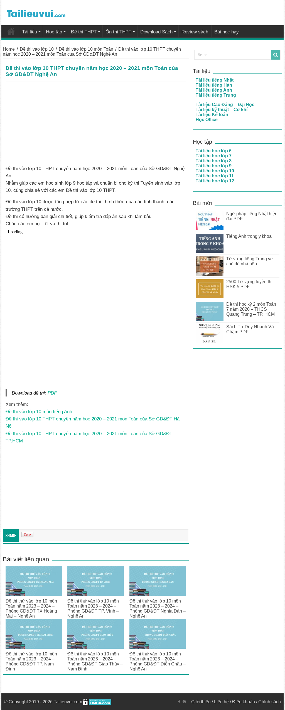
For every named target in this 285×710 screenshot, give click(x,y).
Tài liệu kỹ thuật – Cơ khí (221, 109)
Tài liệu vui (11, 31)
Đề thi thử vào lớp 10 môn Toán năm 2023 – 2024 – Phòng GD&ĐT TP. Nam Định (31, 661)
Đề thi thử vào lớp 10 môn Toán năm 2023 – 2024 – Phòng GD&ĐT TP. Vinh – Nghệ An (93, 608)
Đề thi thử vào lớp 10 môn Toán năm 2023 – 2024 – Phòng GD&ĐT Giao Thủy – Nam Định (95, 661)
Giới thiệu (201, 701)
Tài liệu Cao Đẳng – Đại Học (225, 104)
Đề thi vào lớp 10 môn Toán (86, 49)
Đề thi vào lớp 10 (37, 49)
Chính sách (269, 701)
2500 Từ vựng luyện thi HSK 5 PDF (249, 284)
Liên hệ (221, 701)
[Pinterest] (184, 701)
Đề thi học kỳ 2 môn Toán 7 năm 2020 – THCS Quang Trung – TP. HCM (251, 309)
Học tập (54, 32)
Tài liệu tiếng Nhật (215, 80)
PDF (52, 393)
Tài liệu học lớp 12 (215, 180)
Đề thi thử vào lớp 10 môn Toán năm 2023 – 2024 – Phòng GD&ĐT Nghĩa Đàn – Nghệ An (157, 608)
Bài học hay (226, 32)
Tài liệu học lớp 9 (214, 165)
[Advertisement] (96, 124)
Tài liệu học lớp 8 (214, 160)
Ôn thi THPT (118, 32)
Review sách (194, 32)
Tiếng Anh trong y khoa (249, 236)
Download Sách (156, 32)
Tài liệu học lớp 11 (215, 175)
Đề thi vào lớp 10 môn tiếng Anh (39, 411)
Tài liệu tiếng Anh (214, 90)
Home (9, 49)
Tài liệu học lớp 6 (214, 150)
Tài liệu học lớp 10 (215, 170)
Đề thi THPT (84, 32)
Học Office (207, 119)
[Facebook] (179, 701)
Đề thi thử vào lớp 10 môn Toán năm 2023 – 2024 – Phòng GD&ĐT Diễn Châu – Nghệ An (157, 661)
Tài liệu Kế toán (212, 114)
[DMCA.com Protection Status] (97, 701)
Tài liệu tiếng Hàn (214, 85)
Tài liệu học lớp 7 (214, 155)
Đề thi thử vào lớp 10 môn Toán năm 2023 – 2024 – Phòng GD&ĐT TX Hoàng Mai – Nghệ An (31, 608)
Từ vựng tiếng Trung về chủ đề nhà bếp (249, 261)
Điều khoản (243, 701)
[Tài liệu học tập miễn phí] (36, 12)
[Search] (275, 55)
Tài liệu (29, 32)
